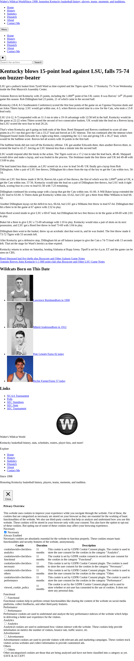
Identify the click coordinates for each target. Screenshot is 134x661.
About (10, 20)
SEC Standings (15, 402)
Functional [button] (9, 594)
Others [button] (7, 646)
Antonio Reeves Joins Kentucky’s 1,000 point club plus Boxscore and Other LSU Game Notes (52, 261)
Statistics (12, 13)
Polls (9, 399)
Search (38, 62)
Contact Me (13, 23)
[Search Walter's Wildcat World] (3, 58)
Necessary (13, 532)
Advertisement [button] (11, 633)
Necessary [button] (9, 528)
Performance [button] (10, 607)
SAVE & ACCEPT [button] (14, 655)
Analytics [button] (8, 620)
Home (10, 7)
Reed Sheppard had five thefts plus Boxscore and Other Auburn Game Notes (42, 258)
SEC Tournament (16, 408)
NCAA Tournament (18, 395)
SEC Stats (12, 405)
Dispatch (12, 16)
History (11, 10)
